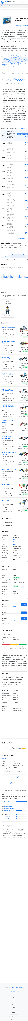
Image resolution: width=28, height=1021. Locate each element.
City (6, 6)
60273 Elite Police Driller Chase (7, 437)
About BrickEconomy (14, 1017)
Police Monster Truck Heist (12, 816)
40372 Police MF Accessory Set (7, 485)
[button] (20, 247)
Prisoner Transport (9, 808)
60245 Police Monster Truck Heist (9, 342)
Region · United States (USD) (14, 988)
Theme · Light (15, 991)
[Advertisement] (15, 12)
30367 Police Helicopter (6, 501)
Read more (14, 838)
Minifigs (14, 1004)
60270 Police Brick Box (9, 374)
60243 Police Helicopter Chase (7, 390)
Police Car (7, 804)
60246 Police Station (8, 327)
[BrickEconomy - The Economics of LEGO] (7, 2)
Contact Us (14, 1020)
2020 (6, 333)
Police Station (8, 806)
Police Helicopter (8, 802)
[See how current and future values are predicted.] (26, 594)
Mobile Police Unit (9, 810)
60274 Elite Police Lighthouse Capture (8, 406)
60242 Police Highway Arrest (9, 421)
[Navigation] (24, 2)
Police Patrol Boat (9, 819)
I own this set (8, 522)
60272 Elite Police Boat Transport (9, 453)
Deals (14, 1007)
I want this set (8, 525)
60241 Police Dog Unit (9, 469)
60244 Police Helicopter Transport (8, 358)
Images (18, 25)
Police (10, 6)
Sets (2, 6)
